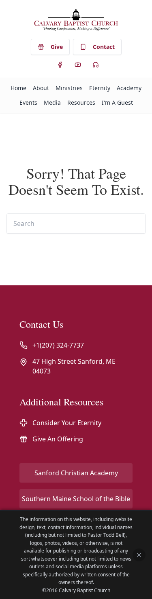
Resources (81, 102)
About (41, 88)
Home (18, 88)
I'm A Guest (117, 102)
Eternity (99, 88)
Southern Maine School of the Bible (76, 498)
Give (57, 47)
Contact (104, 47)
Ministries (69, 88)
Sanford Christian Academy (76, 472)
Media (52, 102)
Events (28, 102)
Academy (129, 88)
